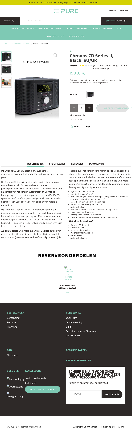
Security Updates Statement (81, 331)
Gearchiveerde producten (21, 44)
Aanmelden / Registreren (118, 11)
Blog (119, 28)
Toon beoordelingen (109, 65)
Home (6, 44)
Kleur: (73, 94)
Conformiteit (73, 335)
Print (76, 126)
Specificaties (57, 163)
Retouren (12, 322)
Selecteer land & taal (42, 389)
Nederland (13, 355)
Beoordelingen (76, 36)
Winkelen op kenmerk (50, 28)
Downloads (97, 163)
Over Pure (71, 317)
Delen (87, 127)
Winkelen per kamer (77, 28)
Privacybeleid (108, 426)
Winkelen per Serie (102, 28)
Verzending (13, 317)
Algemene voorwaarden (85, 426)
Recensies (77, 163)
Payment (12, 326)
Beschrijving (35, 164)
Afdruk (121, 426)
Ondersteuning (55, 36)
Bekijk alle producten (22, 28)
